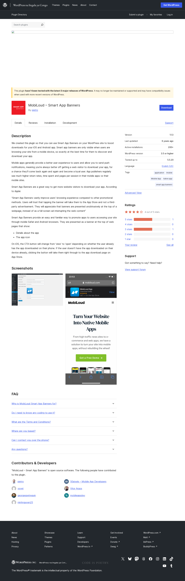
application (159, 173)
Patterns (49, 546)
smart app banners (164, 184)
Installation (50, 122)
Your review (131, 244)
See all (169, 244)
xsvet (21, 488)
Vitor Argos (76, 488)
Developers (83, 542)
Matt (146, 537)
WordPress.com (152, 532)
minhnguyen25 (25, 502)
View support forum (135, 269)
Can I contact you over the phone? (30, 440)
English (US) (167, 166)
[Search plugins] (42, 25)
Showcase (49, 532)
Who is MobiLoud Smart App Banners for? (34, 403)
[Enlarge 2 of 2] (112, 277)
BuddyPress (150, 546)
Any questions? (20, 449)
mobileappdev (77, 495)
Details (18, 122)
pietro (35, 110)
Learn (80, 532)
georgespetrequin (27, 495)
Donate (115, 542)
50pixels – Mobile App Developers (88, 481)
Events (113, 537)
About (14, 532)
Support (169, 122)
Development (70, 122)
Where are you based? (24, 431)
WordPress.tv (85, 546)
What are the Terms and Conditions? (31, 422)
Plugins (48, 542)
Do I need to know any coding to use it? (33, 412)
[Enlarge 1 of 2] (59, 277)
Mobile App (156, 179)
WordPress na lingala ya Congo (53, 562)
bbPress (148, 542)
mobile (169, 173)
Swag (114, 546)
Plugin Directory (19, 14)
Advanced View (133, 192)
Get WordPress (171, 5)
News (14, 537)
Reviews (33, 122)
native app (167, 179)
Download (166, 107)
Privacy (15, 546)
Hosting (15, 542)
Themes (48, 537)
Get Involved (116, 532)
